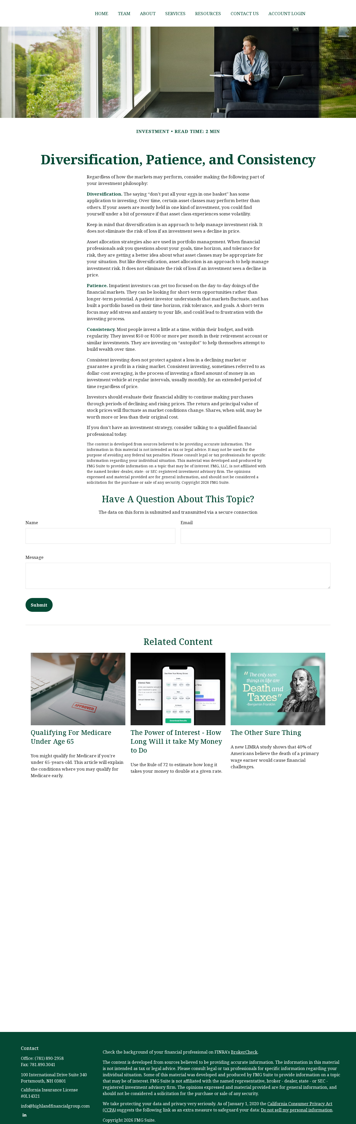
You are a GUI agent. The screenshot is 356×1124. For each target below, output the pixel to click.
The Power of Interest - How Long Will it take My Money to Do (176, 741)
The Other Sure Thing (266, 732)
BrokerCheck (244, 1052)
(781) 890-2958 (49, 1058)
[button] (102, 13)
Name (32, 522)
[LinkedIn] (24, 1115)
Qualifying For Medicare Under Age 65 (71, 737)
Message (35, 557)
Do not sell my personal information (296, 1110)
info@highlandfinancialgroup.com (55, 1106)
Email (187, 522)
